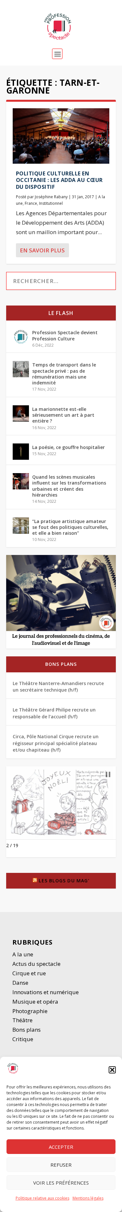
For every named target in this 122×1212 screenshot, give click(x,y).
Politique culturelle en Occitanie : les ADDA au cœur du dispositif (59, 180)
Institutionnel (51, 203)
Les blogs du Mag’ (64, 880)
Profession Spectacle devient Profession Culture (65, 335)
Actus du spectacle (36, 963)
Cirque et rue (29, 973)
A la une (23, 954)
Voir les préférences (61, 1182)
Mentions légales (88, 1198)
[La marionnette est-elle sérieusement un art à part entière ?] (21, 413)
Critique (23, 1039)
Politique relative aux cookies (42, 1198)
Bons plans (61, 664)
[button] (112, 1070)
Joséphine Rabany (51, 197)
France (31, 203)
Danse (21, 982)
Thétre (23, 1020)
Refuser (61, 1164)
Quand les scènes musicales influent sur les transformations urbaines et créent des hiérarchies (69, 486)
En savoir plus (42, 250)
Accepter (61, 1147)
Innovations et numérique (45, 992)
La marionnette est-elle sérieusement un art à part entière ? (63, 415)
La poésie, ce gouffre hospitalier (68, 447)
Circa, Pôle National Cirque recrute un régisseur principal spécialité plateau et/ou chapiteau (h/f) (56, 743)
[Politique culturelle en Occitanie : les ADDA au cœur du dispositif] (61, 136)
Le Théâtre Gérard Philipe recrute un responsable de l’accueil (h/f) (54, 713)
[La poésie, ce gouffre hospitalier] (21, 451)
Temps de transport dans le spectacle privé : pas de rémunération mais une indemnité (64, 374)
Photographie (29, 1011)
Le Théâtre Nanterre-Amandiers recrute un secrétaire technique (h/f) (58, 686)
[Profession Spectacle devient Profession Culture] (21, 337)
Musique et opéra (35, 1001)
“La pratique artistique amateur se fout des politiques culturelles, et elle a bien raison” (70, 527)
